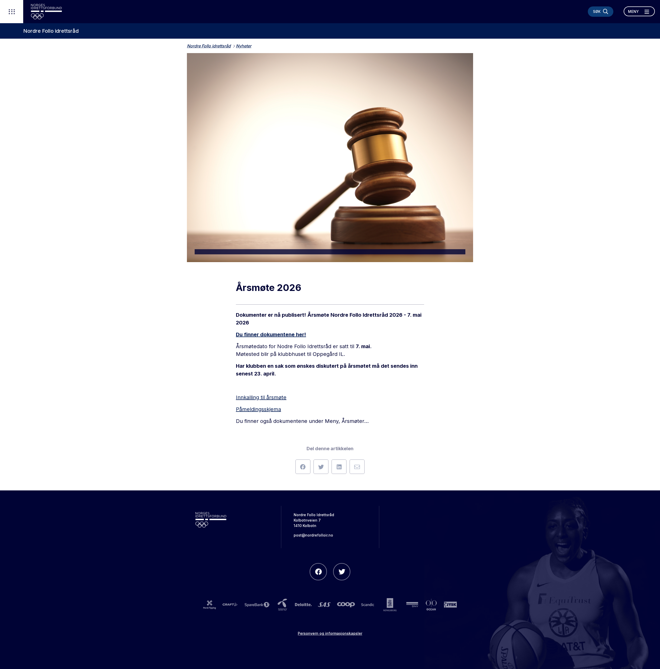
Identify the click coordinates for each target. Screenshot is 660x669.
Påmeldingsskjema (258, 409)
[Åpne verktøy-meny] (11, 11)
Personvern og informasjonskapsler (330, 633)
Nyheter (243, 45)
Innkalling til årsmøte (261, 397)
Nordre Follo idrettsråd (51, 31)
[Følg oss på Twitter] (341, 571)
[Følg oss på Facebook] (318, 571)
